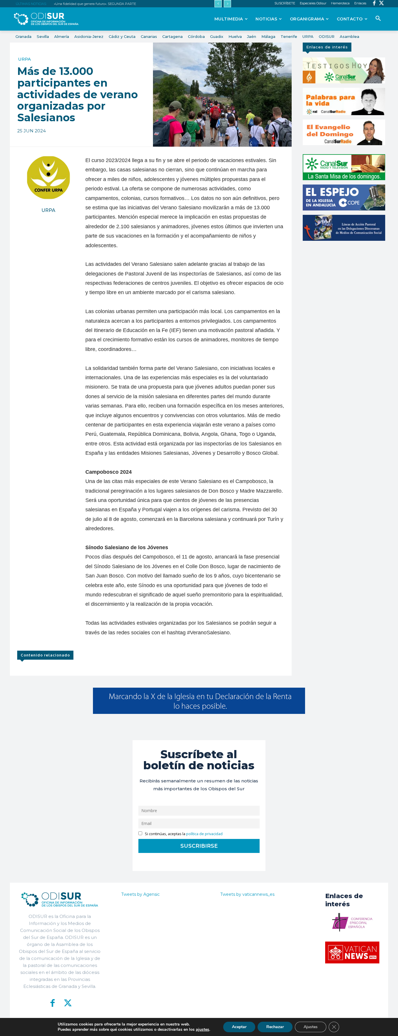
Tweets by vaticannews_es (247, 894)
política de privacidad (204, 833)
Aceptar (239, 1027)
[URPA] (48, 177)
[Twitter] (381, 3)
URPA (24, 59)
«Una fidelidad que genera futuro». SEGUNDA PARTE (95, 4)
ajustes (202, 1029)
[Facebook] (374, 3)
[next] (227, 3)
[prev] (218, 3)
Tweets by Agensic (140, 894)
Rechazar (275, 1027)
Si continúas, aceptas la (183, 833)
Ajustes (311, 1027)
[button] (378, 19)
